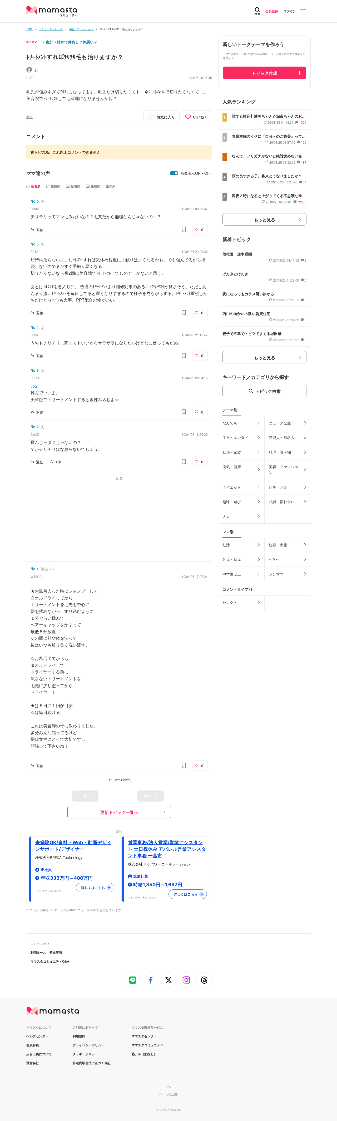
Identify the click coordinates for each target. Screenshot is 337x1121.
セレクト (229, 602)
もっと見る (264, 220)
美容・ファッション (283, 469)
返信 (39, 229)
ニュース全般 (280, 423)
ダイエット (231, 487)
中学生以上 (231, 574)
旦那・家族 (231, 452)
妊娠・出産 (278, 544)
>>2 (34, 386)
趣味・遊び (231, 501)
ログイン (289, 11)
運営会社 (32, 1062)
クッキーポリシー (85, 1053)
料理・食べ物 (280, 452)
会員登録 (271, 11)
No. (35, 201)
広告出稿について (39, 1053)
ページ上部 (168, 1094)
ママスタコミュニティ (147, 1045)
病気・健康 (231, 466)
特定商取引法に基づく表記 (92, 1062)
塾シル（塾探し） (144, 1053)
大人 (226, 516)
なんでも (229, 423)
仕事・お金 (278, 487)
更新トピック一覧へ (119, 812)
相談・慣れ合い (282, 501)
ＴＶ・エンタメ (235, 437)
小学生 (274, 559)
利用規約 (79, 1036)
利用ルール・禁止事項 (46, 952)
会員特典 (32, 1045)
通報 (29, 116)
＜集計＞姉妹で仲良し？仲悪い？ (69, 41)
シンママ (276, 574)
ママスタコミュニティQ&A (50, 961)
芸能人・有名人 (282, 437)
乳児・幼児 (231, 559)
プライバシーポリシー (88, 1045)
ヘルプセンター (37, 1036)
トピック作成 (264, 73)
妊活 (226, 544)
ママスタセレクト (144, 1036)
